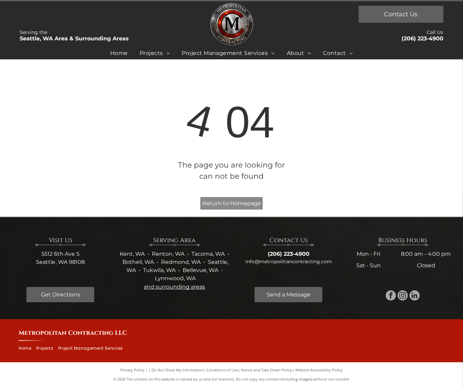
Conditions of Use (222, 369)
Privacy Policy (132, 369)
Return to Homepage (231, 203)
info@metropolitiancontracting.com (288, 261)
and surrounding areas (174, 287)
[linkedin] (414, 296)
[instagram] (403, 296)
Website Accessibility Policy (319, 369)
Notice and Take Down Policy (266, 369)
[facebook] (391, 296)
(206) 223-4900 (422, 38)
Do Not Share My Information (177, 369)
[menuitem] (119, 54)
